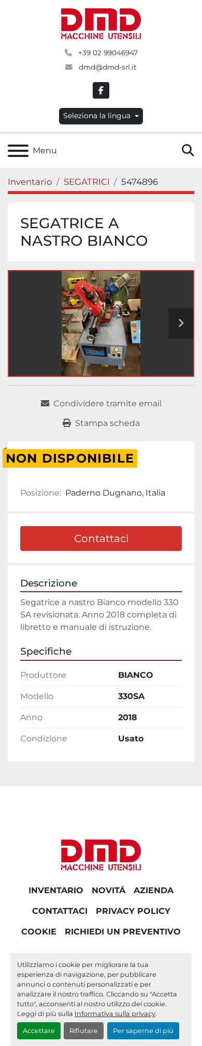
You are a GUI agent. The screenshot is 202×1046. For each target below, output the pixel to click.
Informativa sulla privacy (115, 1014)
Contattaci (101, 538)
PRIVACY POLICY (133, 911)
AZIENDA (154, 890)
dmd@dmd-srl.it (107, 67)
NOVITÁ (108, 890)
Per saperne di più (143, 1031)
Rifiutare (83, 1031)
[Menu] (18, 151)
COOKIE (38, 932)
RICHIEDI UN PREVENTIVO (123, 932)
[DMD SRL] (101, 854)
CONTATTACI (60, 911)
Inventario (55, 890)
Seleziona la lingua (97, 115)
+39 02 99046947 (107, 53)
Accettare (39, 1031)
